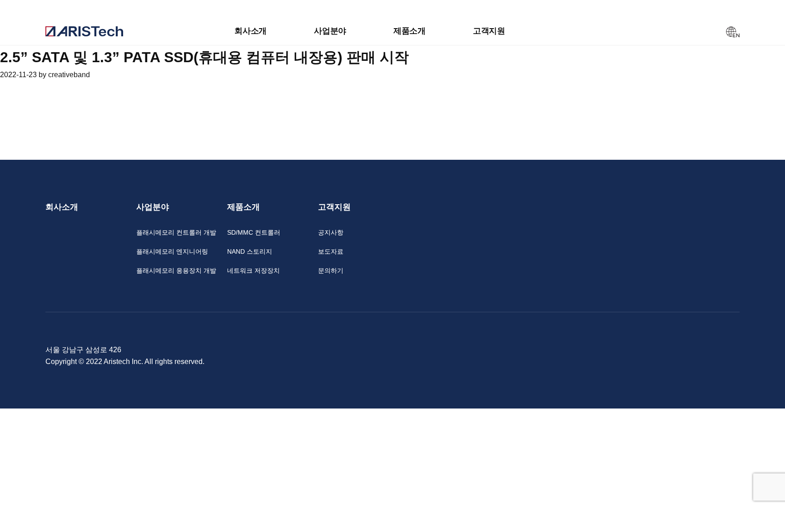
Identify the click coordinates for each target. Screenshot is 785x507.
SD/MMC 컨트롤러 (253, 232)
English (733, 32)
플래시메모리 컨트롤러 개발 (176, 232)
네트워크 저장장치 (253, 270)
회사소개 (250, 30)
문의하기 (330, 270)
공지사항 (330, 232)
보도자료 (330, 251)
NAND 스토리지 (249, 251)
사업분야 (330, 30)
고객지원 (489, 30)
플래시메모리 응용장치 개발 (176, 270)
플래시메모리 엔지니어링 (172, 251)
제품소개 (409, 30)
